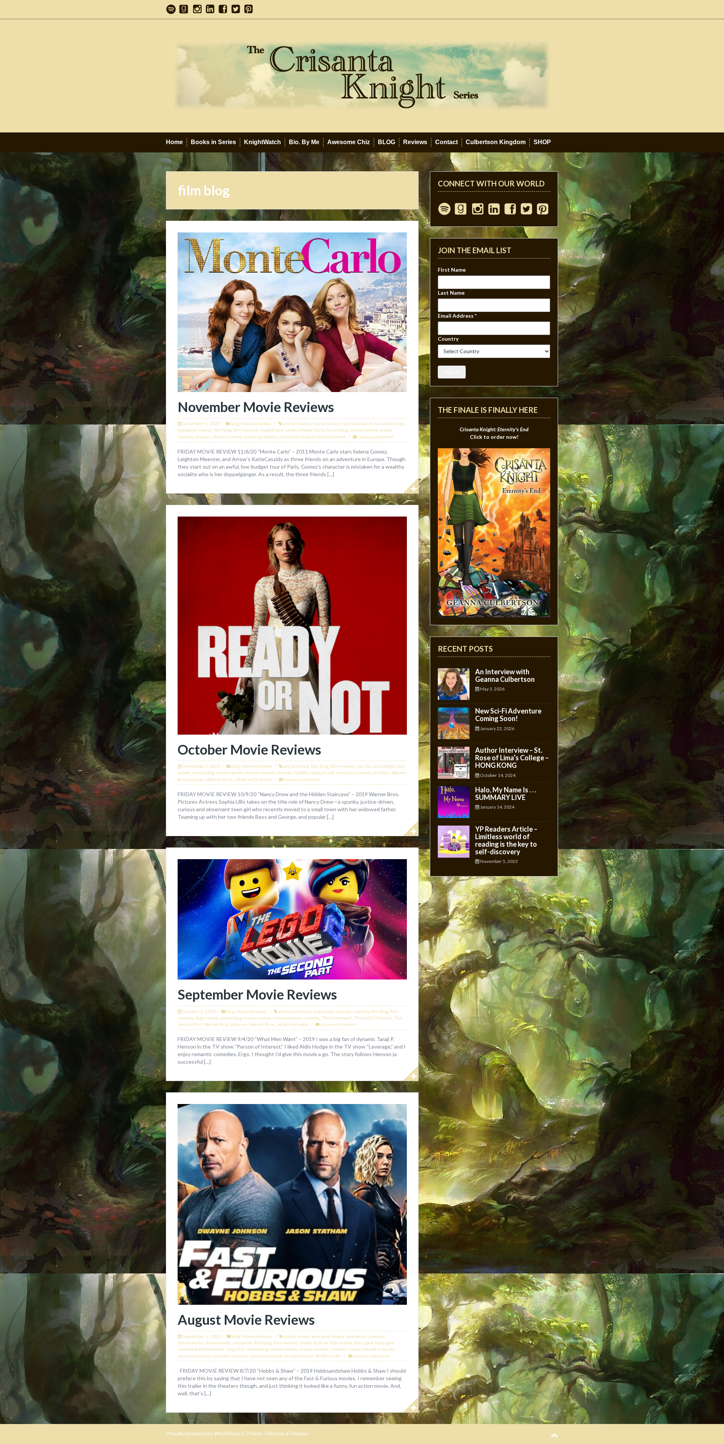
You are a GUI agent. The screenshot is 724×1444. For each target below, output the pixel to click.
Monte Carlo (311, 430)
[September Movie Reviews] (292, 918)
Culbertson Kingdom (496, 142)
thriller (322, 1356)
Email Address (457, 315)
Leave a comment (376, 437)
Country (448, 338)
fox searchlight (380, 766)
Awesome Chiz (348, 142)
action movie (296, 766)
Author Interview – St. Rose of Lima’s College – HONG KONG (512, 757)
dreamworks (191, 1343)
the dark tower (298, 1356)
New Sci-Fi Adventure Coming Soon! (508, 715)
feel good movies (195, 430)
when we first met (254, 779)
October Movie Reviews (249, 749)
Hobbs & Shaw (314, 1343)
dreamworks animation (229, 1343)
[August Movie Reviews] (292, 1203)
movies (203, 437)
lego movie (207, 1018)
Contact (446, 142)
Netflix (301, 772)
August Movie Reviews (246, 1319)
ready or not (322, 772)
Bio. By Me (304, 142)
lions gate (363, 1343)
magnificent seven (278, 430)
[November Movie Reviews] (292, 311)
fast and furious (390, 423)
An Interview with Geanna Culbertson (505, 675)
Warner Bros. (220, 779)
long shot (235, 1349)
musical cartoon (194, 1356)
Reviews (415, 142)
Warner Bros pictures (225, 1024)
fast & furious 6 (357, 423)
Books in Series (213, 142)
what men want (293, 1024)
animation (323, 1011)
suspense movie (265, 1356)
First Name (452, 269)
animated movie (294, 1011)
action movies (297, 423)
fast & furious (326, 423)
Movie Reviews (256, 423)
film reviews (245, 430)
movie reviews (260, 772)
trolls (336, 1356)
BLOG (386, 142)
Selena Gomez (227, 437)
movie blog (337, 430)
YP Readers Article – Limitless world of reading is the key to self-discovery (506, 840)
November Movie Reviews (256, 406)
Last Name (451, 292)
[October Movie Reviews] (292, 624)
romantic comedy (353, 772)
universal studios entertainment (313, 437)
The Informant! (337, 1018)
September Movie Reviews (257, 994)
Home (174, 142)
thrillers (381, 772)
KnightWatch (262, 142)
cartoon (343, 1011)
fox (360, 766)
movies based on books (371, 1349)
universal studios (261, 437)
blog (235, 423)
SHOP (542, 142)
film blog (222, 430)
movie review (363, 430)
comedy (361, 1011)
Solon (271, 1433)
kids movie (341, 1343)
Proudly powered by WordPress (203, 1433)
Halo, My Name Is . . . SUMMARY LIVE (505, 793)
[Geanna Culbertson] (362, 75)
